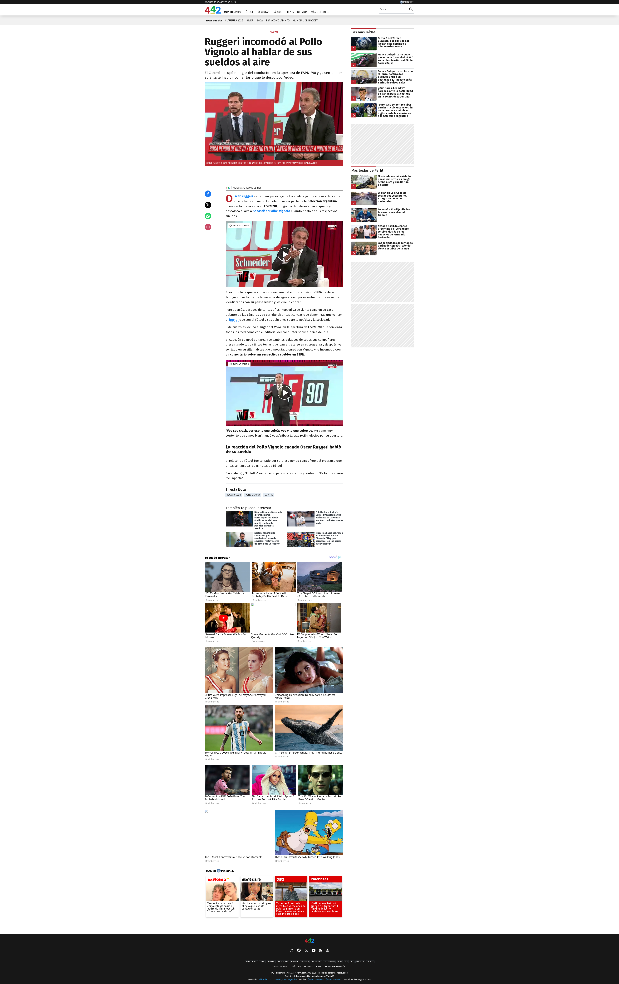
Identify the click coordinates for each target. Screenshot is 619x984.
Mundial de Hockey (305, 20)
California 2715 (265, 979)
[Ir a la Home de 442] (213, 12)
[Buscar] (411, 9)
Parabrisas (316, 962)
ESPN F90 (269, 495)
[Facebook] (299, 951)
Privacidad (308, 967)
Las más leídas (363, 32)
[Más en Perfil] (225, 871)
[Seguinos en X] (306, 951)
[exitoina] (222, 880)
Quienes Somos (280, 967)
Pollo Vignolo (253, 495)
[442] (309, 940)
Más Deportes (320, 12)
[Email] (208, 227)
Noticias (271, 962)
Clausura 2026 (234, 20)
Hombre (294, 962)
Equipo (319, 967)
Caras (262, 962)
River (249, 20)
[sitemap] (327, 950)
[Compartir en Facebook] (208, 193)
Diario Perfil (251, 962)
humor (234, 320)
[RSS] (320, 950)
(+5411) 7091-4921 (316, 979)
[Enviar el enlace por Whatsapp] (208, 216)
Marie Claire (283, 962)
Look (340, 962)
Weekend (305, 962)
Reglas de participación (335, 967)
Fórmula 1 (263, 12)
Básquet (278, 12)
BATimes (370, 962)
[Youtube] (313, 950)
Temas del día (213, 20)
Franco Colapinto (278, 20)
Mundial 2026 (232, 12)
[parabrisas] (325, 880)
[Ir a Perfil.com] (407, 2)
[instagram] (291, 951)
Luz (346, 962)
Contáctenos (295, 967)
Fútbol (248, 12)
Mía (352, 962)
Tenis (290, 12)
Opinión (302, 12)
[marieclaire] (257, 880)
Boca (259, 20)
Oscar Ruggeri (233, 495)
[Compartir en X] (208, 205)
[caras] (291, 880)
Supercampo (329, 962)
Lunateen (360, 962)
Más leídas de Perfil (367, 170)
